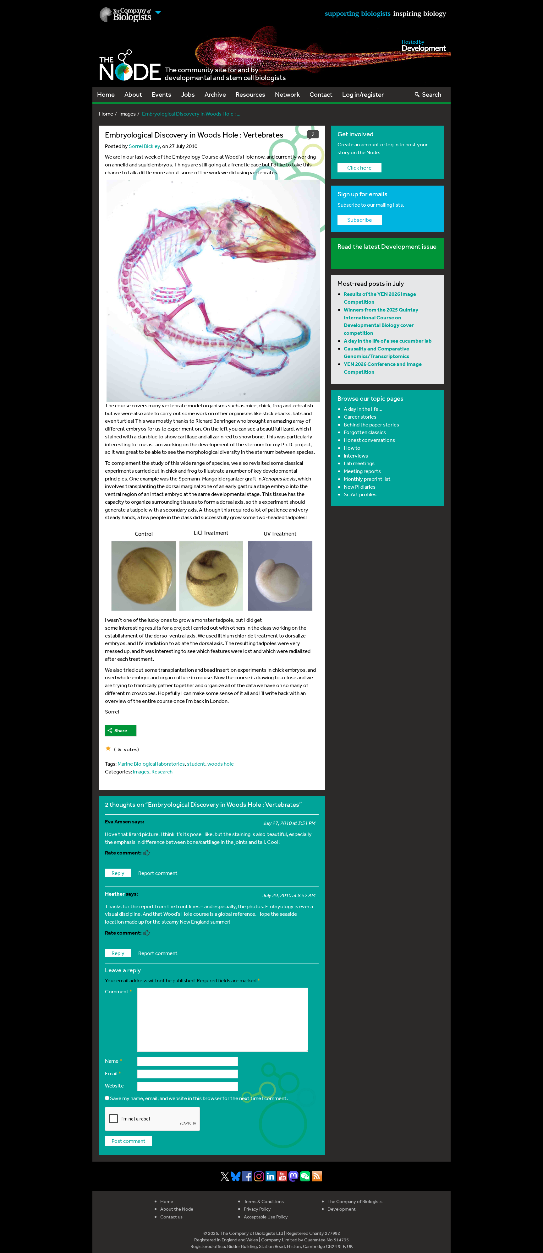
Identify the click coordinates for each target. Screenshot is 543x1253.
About (133, 94)
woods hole (220, 763)
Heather (115, 893)
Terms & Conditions (264, 1201)
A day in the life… (363, 408)
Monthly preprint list (367, 478)
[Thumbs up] (108, 748)
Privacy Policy (257, 1209)
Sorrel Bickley (144, 146)
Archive (215, 94)
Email (113, 1073)
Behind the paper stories (371, 424)
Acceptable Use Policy (266, 1217)
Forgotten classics (365, 432)
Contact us (171, 1217)
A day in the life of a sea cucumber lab (388, 340)
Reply (118, 873)
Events (161, 94)
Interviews (356, 455)
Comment (118, 991)
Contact (321, 94)
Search (431, 94)
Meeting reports (362, 471)
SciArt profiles (360, 494)
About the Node (176, 1209)
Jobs (188, 94)
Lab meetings (359, 463)
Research (162, 771)
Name (113, 1060)
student (196, 763)
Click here (359, 167)
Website (114, 1085)
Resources (250, 94)
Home (106, 94)
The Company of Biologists (354, 1201)
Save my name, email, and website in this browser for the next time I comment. (199, 1098)
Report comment (158, 873)
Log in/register (363, 94)
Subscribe (359, 219)
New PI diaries (360, 486)
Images (127, 113)
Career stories (360, 416)
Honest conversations (369, 440)
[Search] (417, 94)
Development (341, 1209)
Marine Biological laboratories (151, 763)
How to (352, 447)
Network (287, 94)
